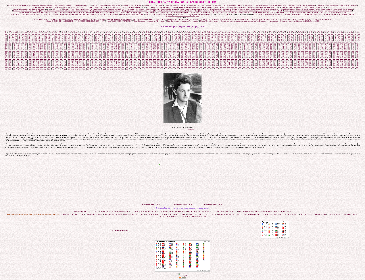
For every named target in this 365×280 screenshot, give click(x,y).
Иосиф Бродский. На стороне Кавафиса (134, 11)
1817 (104, 52)
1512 (334, 47)
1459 (127, 47)
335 (29, 35)
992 (82, 41)
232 (43, 34)
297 (259, 34)
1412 (299, 46)
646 (352, 37)
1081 (72, 43)
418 (305, 35)
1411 (295, 46)
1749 (193, 51)
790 (122, 39)
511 (259, 36)
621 (269, 37)
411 (282, 35)
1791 (357, 51)
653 (19, 38)
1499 (283, 47)
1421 (334, 46)
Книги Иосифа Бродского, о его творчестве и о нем (319, 14)
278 (196, 34)
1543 (100, 48)
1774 (291, 51)
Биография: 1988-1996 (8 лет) (174, 5)
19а (65, 31)
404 (259, 35)
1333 (345, 45)
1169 (61, 44)
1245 (357, 44)
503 (232, 36)
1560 (166, 48)
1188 (135, 44)
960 (332, 40)
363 (122, 35)
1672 (248, 49)
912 (172, 40)
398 (239, 35)
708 (206, 38)
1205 (201, 44)
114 (6, 32)
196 (279, 32)
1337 (6, 46)
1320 (295, 45)
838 (282, 39)
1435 (34, 47)
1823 (127, 52)
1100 (147, 43)
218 (352, 32)
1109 (182, 43)
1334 (349, 45)
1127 (252, 43)
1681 (283, 49)
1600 (322, 48)
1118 (217, 43)
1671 (244, 49)
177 (216, 32)
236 (56, 34)
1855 (252, 52)
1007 (137, 41)
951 (302, 40)
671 (97, 5)
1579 (240, 48)
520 (289, 36)
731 (282, 38)
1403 (263, 46)
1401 (256, 46)
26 (101, 31)
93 (295, 31)
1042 (273, 41)
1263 (72, 45)
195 (275, 32)
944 (279, 40)
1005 (129, 41)
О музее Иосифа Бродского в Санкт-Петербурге (70, 5)
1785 (334, 51)
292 (242, 34)
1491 (252, 47)
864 (13, 40)
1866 (295, 52)
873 (43, 40)
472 (129, 36)
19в (72, 31)
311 (305, 34)
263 (146, 34)
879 (62, 40)
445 (39, 36)
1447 (80, 47)
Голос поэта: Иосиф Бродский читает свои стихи (270, 5)
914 (179, 40)
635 (315, 37)
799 (152, 39)
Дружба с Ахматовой (95, 7)
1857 (260, 52)
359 (109, 35)
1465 (150, 47)
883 (76, 40)
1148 (334, 43)
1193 (154, 44)
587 (156, 37)
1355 (76, 46)
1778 (306, 51)
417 (302, 35)
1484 (224, 47)
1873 (322, 52)
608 (226, 37)
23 (86, 31)
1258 (53, 45)
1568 (197, 48)
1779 (310, 51)
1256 (45, 45)
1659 (197, 49)
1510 (326, 47)
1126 (248, 43)
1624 (61, 49)
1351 (61, 46)
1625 (65, 49)
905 (149, 40)
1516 (349, 47)
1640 (123, 49)
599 (196, 37)
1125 (244, 43)
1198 (174, 44)
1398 (244, 46)
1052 (312, 41)
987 (66, 41)
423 (322, 35)
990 (76, 41)
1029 (222, 41)
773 (66, 39)
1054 (320, 41)
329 (9, 35)
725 (262, 38)
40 (146, 31)
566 (86, 37)
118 (19, 32)
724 (259, 38)
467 (112, 36)
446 (43, 36)
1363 (108, 46)
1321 (299, 45)
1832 (162, 52)
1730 (119, 51)
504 (235, 36)
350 (79, 35)
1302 (224, 45)
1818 (108, 52)
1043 (277, 41)
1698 (349, 49)
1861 (275, 52)
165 (176, 32)
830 (255, 39)
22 (80, 31)
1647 (150, 49)
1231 (302, 44)
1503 (299, 47)
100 (315, 31)
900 (132, 40)
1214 (236, 44)
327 (359, 34)
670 (76, 38)
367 (136, 35)
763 (33, 39)
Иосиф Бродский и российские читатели (186, 7)
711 (216, 38)
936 (252, 40)
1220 (260, 44)
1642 (131, 49)
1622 (53, 49)
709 (209, 38)
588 (159, 37)
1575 (224, 48)
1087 (96, 43)
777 (79, 39)
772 (62, 39)
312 (309, 34)
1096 (131, 43)
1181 (108, 44)
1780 (314, 51)
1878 (341, 52)
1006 (133, 41)
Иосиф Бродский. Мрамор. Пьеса (308, 9)
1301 (221, 45)
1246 (6, 45)
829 (252, 39)
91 (289, 31)
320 (335, 34)
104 (328, 31)
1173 (76, 44)
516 (275, 36)
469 (119, 36)
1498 (279, 47)
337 (36, 35)
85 (273, 31)
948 (292, 40)
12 (36, 31)
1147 (330, 43)
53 (185, 31)
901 (136, 40)
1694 (334, 49)
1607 (349, 48)
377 (169, 35)
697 (169, 38)
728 (272, 38)
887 (89, 40)
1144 (318, 43)
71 (234, 31)
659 (39, 38)
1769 (271, 51)
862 (6, 40)
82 (265, 31)
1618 (37, 49)
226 (23, 34)
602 (206, 37)
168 (186, 32)
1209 (217, 44)
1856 (256, 52)
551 (36, 37)
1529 (45, 48)
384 (192, 35)
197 (282, 32)
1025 (207, 41)
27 (107, 31)
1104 (162, 43)
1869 (306, 52)
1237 (326, 44)
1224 (275, 44)
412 (285, 35)
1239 (334, 44)
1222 (267, 44)
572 (106, 37)
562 (72, 37)
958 (325, 40)
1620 (45, 49)
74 (243, 31)
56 (193, 31)
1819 (111, 52)
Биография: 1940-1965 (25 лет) (110, 5)
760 (23, 39)
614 (245, 37)
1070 (30, 43)
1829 (150, 52)
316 (322, 34)
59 (201, 31)
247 (92, 34)
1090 (108, 43)
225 (19, 34)
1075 (49, 43)
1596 (306, 48)
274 (182, 34)
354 (331, 7)
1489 (244, 47)
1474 (185, 47)
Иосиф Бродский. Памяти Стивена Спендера (140, 12)
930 (232, 40)
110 (348, 31)
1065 (10, 43)
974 (23, 41)
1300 (217, 45)
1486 (232, 47)
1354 (72, 46)
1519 (6, 48)
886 (86, 40)
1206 (205, 44)
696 (166, 38)
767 (46, 39)
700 (179, 38)
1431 (18, 47)
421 (315, 35)
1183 (115, 44)
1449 (88, 47)
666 (62, 38)
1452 (100, 47)
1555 (147, 48)
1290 (178, 45)
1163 (37, 44)
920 (199, 40)
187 (249, 32)
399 (242, 35)
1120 (224, 43)
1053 (316, 41)
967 (355, 40)
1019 (183, 41)
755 (6, 39)
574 (112, 37)
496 (209, 36)
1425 (349, 46)
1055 (324, 41)
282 (209, 34)
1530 (49, 48)
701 (182, 38)
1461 (135, 47)
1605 (341, 48)
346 (66, 35)
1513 (337, 47)
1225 (279, 44)
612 (239, 37)
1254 (37, 45)
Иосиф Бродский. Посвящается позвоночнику (105, 11)
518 (282, 36)
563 (76, 37)
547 (23, 37)
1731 (123, 51)
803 (166, 39)
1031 (230, 41)
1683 (291, 49)
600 (199, 37)
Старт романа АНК (40, 19)
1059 (339, 41)
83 (267, 31)
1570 (205, 48)
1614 (22, 49)
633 (309, 37)
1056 (328, 41)
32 (120, 31)
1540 (88, 48)
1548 (119, 48)
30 (115, 31)
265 (152, 34)
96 (303, 31)
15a (47, 31)
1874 (326, 52)
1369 (131, 46)
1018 (180, 41)
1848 (224, 52)
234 (49, 34)
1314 (271, 45)
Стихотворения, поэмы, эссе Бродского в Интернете (203, 5)
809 (186, 39)
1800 (37, 52)
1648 (154, 49)
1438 (45, 47)
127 (49, 32)
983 (53, 41)
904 (146, 40)
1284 (154, 45)
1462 (139, 47)
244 (82, 34)
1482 (217, 47)
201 (295, 32)
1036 (250, 41)
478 (149, 36)
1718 (72, 51)
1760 (236, 51)
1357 (84, 46)
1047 (293, 41)
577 (122, 37)
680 (109, 38)
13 (39, 31)
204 (305, 32)
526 (309, 36)
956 (319, 40)
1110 (185, 43)
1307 (244, 45)
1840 (193, 52)
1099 (143, 43)
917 (189, 40)
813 (199, 39)
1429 (10, 47)
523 (299, 36)
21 (77, 31)
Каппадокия (140, 9)
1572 (213, 48)
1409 (287, 46)
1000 (109, 41)
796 (142, 39)
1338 (10, 46)
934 (245, 40)
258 (129, 34)
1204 (197, 44)
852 (329, 39)
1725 (100, 51)
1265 (80, 45)
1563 (178, 48)
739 (309, 38)
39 (143, 31)
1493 (260, 47)
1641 (127, 49)
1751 (201, 51)
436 (9, 36)
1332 (341, 45)
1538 (80, 48)
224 (16, 34)
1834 (170, 52)
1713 (53, 51)
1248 (14, 45)
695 (162, 38)
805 (285, 7)
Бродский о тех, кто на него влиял (212, 12)
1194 (158, 44)
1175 (84, 44)
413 (289, 35)
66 (221, 31)
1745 (178, 51)
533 (332, 36)
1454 (108, 47)
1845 (213, 52)
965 (349, 40)
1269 (96, 45)
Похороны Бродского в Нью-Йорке (131, 14)
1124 (240, 43)
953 (309, 40)
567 (89, 37)
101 (318, 31)
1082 (76, 43)
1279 (135, 45)
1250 (22, 45)
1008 (141, 41)
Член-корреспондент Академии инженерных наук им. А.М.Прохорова (243, 21)
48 (168, 31)
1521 (14, 48)
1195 (162, 44)
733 (289, 38)
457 (79, 36)
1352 (65, 46)
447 (46, 36)
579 (129, 37)
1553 (139, 48)
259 (132, 34)
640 (332, 37)
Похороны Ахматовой (133, 7)
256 (122, 34)
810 (189, 39)
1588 (275, 48)
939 (262, 40)
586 (152, 37)
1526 (34, 48)
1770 (275, 51)
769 (53, 39)
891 (102, 40)
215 (342, 32)
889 (96, 40)
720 (245, 38)
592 (172, 37)
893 (109, 40)
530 (281, 11)
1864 (287, 52)
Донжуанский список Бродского (143, 19)
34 (126, 31)
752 (352, 38)
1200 (182, 44)
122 (33, 32)
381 (182, 35)
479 (152, 36)
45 (159, 31)
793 (132, 39)
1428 (6, 47)
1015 (168, 41)
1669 (236, 49)
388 (206, 35)
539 (123, 7)
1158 (18, 44)
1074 (45, 43)
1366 (119, 46)
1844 (209, 52)
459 (86, 36)
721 (249, 38)
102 (114, 7)
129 (56, 32)
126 (46, 32)
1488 (240, 47)
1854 (248, 52)
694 (159, 38)
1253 (34, 45)
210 (325, 32)
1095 (127, 43)
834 (269, 39)
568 (92, 37)
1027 (215, 41)
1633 (96, 49)
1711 (45, 51)
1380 (174, 46)
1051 (308, 41)
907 (156, 40)
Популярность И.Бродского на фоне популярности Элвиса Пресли (70, 19)
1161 (30, 44)
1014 (164, 41)
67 (223, 31)
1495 (267, 47)
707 (202, 38)
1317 (283, 45)
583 (142, 37)
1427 (357, 46)
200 (292, 32)
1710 (41, 51)
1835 (174, 52)
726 (265, 38)
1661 (205, 49)
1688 (310, 49)
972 (16, 41)
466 (109, 36)
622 (272, 37)
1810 (76, 52)
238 (62, 34)
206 (312, 32)
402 (252, 35)
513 (265, 36)
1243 (349, 44)
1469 (166, 47)
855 (339, 39)
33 (123, 31)
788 (116, 39)
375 (162, 35)
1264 (76, 45)
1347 (45, 46)
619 (262, 37)
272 (176, 34)
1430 (14, 47)
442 (29, 36)
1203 (193, 44)
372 (152, 35)
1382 (182, 46)
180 (226, 32)
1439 (49, 47)
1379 (170, 46)
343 (56, 35)
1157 (14, 44)
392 (219, 35)
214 (339, 32)
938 (259, 40)
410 (279, 35)
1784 (330, 51)
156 (146, 32)
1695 (337, 49)
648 (359, 37)
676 (96, 38)
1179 (100, 44)
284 (216, 34)
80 (259, 31)
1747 (185, 51)
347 (69, 35)
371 (149, 35)
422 (319, 35)
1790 (353, 51)
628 (292, 37)
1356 (80, 46)
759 (19, 39)
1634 (100, 49)
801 (159, 39)
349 (227, 14)
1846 (217, 52)
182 (232, 32)
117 (16, 32)
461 (92, 36)
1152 (349, 43)
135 (76, 32)
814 (202, 39)
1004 (125, 41)
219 (355, 32)
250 (102, 34)
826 (242, 39)
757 (13, 39)
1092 (115, 43)
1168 (57, 44)
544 (13, 37)
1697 (345, 49)
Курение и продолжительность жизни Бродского (172, 19)
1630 (84, 49)
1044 (281, 41)
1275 (119, 45)
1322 (302, 45)
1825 (135, 52)
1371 (139, 46)
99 (312, 31)
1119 (221, 43)
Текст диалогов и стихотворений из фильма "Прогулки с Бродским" (29, 14)
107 (338, 31)
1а (7, 31)
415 (295, 35)
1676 (263, 49)
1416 (314, 46)
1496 (271, 47)
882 (72, 40)
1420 (330, 46)
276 (189, 34)
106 (335, 31)
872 (39, 40)
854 (335, 39)
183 (235, 32)
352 (86, 35)
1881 (353, 52)
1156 (10, 44)
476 (142, 36)
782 (96, 39)
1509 (322, 47)
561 (69, 37)
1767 (263, 51)
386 (199, 35)
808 (182, 39)
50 (173, 31)
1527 (37, 48)
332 (19, 35)
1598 (314, 48)
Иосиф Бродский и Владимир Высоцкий (261, 7)
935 (249, 40)
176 (212, 32)
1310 (256, 45)
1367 (123, 46)
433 (355, 35)
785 (106, 39)
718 (239, 38)
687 (132, 38)
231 (39, 34)
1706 (26, 51)
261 (139, 34)
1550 (127, 48)
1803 (49, 52)
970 (9, 41)
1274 (115, 45)
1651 (166, 49)
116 (13, 32)
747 (335, 38)
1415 (310, 46)
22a (83, 31)
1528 (41, 48)
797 (146, 39)
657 (33, 38)
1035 (246, 41)
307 (292, 34)
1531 (53, 48)
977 (33, 41)
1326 (318, 45)
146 (112, 32)
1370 (135, 46)
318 (329, 34)
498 (216, 36)
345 (62, 35)
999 (106, 41)
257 (126, 34)
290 (235, 34)
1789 (349, 51)
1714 (57, 51)
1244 (353, 44)
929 (229, 40)
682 (116, 38)
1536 (72, 48)
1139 (299, 43)
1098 (139, 43)
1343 (30, 46)
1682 (287, 49)
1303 (228, 45)
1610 (6, 49)
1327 (322, 45)
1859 (267, 52)
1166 (49, 44)
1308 (248, 45)
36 (131, 31)
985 (59, 41)
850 (322, 39)
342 (53, 35)
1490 (248, 47)
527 (312, 36)
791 (126, 39)
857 (345, 39)
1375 (154, 46)
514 (269, 36)
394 (226, 35)
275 (186, 34)
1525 (30, 48)
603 (209, 37)
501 (226, 36)
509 (252, 36)
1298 (209, 45)
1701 (6, 51)
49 (170, 31)
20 (74, 31)
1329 (330, 45)
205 (309, 32)
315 (319, 34)
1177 (92, 44)
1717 (69, 51)
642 (339, 37)
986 (62, 41)
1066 (14, 43)
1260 (61, 45)
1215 (240, 44)
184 (239, 32)
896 (119, 40)
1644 (139, 49)
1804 (53, 52)
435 (6, 36)
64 (215, 31)
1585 (263, 48)
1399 (248, 46)
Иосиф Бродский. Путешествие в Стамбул (291, 12)
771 (59, 39)
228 (29, 34)
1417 (318, 46)
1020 (187, 41)
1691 (322, 49)
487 (179, 36)
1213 (232, 44)
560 (66, 37)
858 (349, 39)
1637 (111, 49)
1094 (123, 43)
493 (199, 36)
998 (102, 41)
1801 (41, 52)
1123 (236, 43)
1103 (158, 43)
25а (95, 31)
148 (119, 32)
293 (245, 34)
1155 (6, 44)
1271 (104, 45)
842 (295, 39)
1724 (96, 51)
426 (332, 35)
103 (325, 31)
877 (56, 40)
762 (29, 39)
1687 (306, 49)
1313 (267, 45)
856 (342, 39)
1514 (341, 47)
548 (26, 37)
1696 (341, 49)
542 (6, 37)
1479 (205, 47)
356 (334, 7)
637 (322, 37)
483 (166, 36)
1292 (185, 45)
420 (312, 35)
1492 (256, 47)
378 (172, 35)
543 (9, 37)
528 (315, 36)
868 (26, 40)
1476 (193, 47)
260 (136, 34)
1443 (65, 47)
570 (99, 37)
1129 (260, 43)
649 (6, 38)
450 (56, 36)
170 (192, 32)
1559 (162, 48)
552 (39, 37)
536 (342, 36)
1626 (69, 49)
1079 (65, 43)
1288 (170, 45)
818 (216, 39)
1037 (254, 41)
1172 (72, 44)
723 (255, 38)
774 (69, 39)
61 (207, 31)
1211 (224, 44)
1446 (76, 47)
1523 (22, 48)
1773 (287, 51)
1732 (127, 51)
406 (265, 35)
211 (329, 32)
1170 (65, 44)
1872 (318, 52)
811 (192, 39)
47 (165, 31)
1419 (326, 46)
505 (239, 36)
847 (312, 39)
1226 (283, 44)
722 (252, 38)
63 (212, 31)
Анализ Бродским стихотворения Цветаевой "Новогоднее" (303, 11)
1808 (69, 52)
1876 (334, 52)
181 (229, 32)
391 (216, 35)
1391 (217, 46)
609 (229, 37)
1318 (287, 45)
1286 (162, 45)
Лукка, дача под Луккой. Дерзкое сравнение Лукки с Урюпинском (112, 9)
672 (82, 38)
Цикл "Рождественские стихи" (232, 5)
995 (92, 41)
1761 (240, 51)
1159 (22, 44)
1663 (213, 49)
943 (275, 40)
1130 (263, 43)
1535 (69, 48)
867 (23, 40)
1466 (154, 47)
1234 (314, 44)
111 (351, 31)
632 (305, 37)
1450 (92, 47)
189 (255, 32)
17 (56, 31)
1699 (353, 49)
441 (26, 36)
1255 (41, 45)
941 (269, 40)
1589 (279, 48)
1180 (104, 44)
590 (166, 37)
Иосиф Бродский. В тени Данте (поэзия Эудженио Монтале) (326, 12)
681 (112, 38)
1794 (14, 52)
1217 (248, 44)
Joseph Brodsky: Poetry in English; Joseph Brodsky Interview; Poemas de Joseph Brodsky (264, 19)
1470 (170, 47)
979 (39, 41)
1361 (100, 46)
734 (292, 38)
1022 (195, 41)
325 (352, 34)
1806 (61, 52)
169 (189, 32)
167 (182, 32)
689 (142, 38)
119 (23, 32)
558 (59, 37)
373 (156, 35)
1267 (88, 45)
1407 (279, 46)
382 (186, 35)
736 (299, 38)
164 (172, 32)
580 (132, 37)
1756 (221, 51)
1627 (72, 49)
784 (102, 39)
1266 (84, 45)
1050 (304, 41)
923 (209, 40)
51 (176, 31)
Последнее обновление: (299, 21)
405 (262, 35)
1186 (127, 44)
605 (216, 37)
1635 (104, 49)
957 (322, 40)
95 (301, 31)
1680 (279, 49)
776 (76, 39)
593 (176, 37)
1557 (154, 48)
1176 (88, 44)
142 (99, 32)
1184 (119, 44)
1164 (41, 44)
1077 (57, 43)
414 (292, 35)
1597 (310, 48)
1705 (22, 51)
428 (339, 35)
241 (72, 34)
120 (26, 32)
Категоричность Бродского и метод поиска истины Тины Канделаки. (212, 19)
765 (39, 39)
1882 (357, 52)
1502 (295, 47)
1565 (185, 48)
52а (282, 7)
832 (262, 39)
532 (329, 36)
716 (232, 38)
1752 (205, 51)
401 (249, 35)
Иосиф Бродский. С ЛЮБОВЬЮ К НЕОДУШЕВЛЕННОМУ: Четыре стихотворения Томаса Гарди (92, 12)
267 (159, 34)
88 (281, 31)
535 (339, 36)
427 (335, 35)
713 (222, 38)
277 (192, 34)
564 (79, 37)
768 (49, 39)
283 (212, 34)
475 (139, 36)
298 (262, 34)
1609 (357, 48)
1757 (224, 51)
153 (136, 32)
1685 (299, 49)
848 (315, 39)
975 (26, 41)
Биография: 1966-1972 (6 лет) (131, 5)
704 (192, 38)
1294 (193, 45)
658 (36, 38)
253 (112, 34)
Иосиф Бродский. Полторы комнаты (263, 12)
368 (139, 35)
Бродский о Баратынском (169, 9)
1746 (182, 51)
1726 (104, 51)
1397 (240, 46)
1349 (53, 46)
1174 (80, 44)
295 (252, 34)
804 (169, 39)
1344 (34, 46)
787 (112, 39)
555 (49, 37)
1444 (69, 47)
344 (57, 9)
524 (302, 36)
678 (102, 38)
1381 (178, 46)
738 (305, 38)
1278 (131, 45)
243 (79, 34)
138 (86, 32)
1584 (260, 48)
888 (92, 40)
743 (322, 38)
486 (176, 36)
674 (89, 38)
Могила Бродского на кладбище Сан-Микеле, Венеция (192, 14)
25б (98, 31)
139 (89, 32)
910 (166, 40)
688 (136, 38)
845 (305, 39)
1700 (357, 49)
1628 (76, 49)
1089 (104, 43)
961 (335, 40)
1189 (139, 44)
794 (136, 39)
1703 (14, 51)
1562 (174, 48)
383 (189, 35)
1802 (45, 52)
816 (209, 39)
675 (92, 38)
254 (116, 34)
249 (99, 34)
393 (222, 35)
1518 (357, 47)
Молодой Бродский (295, 5)
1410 (291, 46)
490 (120, 7)
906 (152, 40)
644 (345, 37)
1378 (166, 46)
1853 (244, 52)
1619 (41, 49)
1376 (158, 46)
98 (309, 31)
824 (235, 39)
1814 (92, 52)
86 (276, 31)
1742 (166, 51)
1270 (100, 45)
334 (26, 35)
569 (96, 37)
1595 (302, 48)
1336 (357, 45)
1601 (326, 48)
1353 (69, 46)
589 (162, 37)
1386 (197, 46)
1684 (295, 49)
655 (26, 38)
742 (319, 38)
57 (196, 31)
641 (335, 37)
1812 (84, 52)
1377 (162, 46)
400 (245, 35)
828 (249, 39)
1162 (34, 44)
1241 (341, 44)
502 (229, 36)
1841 (197, 52)
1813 (88, 52)
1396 (236, 46)
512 (262, 36)
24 (89, 31)
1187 (131, 44)
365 (129, 35)
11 (33, 31)
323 (345, 34)
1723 (92, 51)
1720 (80, 51)
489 (186, 36)
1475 (189, 47)
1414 (306, 46)
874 (46, 40)
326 (355, 34)
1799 (34, 52)
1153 (353, 43)
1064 (6, 43)
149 (122, 32)
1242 (345, 44)
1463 (143, 47)
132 (66, 32)
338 (39, 35)
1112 (193, 43)
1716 (65, 51)
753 (355, 38)
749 (342, 38)
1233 (310, 44)
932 (239, 40)
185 (242, 32)
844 (302, 39)
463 (99, 36)
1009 (144, 41)
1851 (236, 52)
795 (139, 39)
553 (43, 37)
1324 (310, 45)
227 (26, 34)
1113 (197, 43)
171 (196, 32)
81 (262, 31)
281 (206, 34)
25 (91, 31)
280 (202, 34)
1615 (26, 49)
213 (335, 32)
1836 (178, 52)
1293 (189, 45)
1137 (291, 43)
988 (69, 41)
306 (289, 34)
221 (6, 34)
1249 (18, 45)
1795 (18, 52)
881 (69, 40)
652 (16, 38)
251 (106, 34)
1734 (135, 51)
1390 (213, 46)
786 (109, 39)
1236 (322, 44)
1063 (355, 41)
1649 (158, 49)
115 (9, 32)
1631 (88, 49)
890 (99, 40)
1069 (26, 43)
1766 (260, 51)
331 (16, 35)
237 (59, 34)
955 (315, 40)
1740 (158, 51)
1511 (330, 47)
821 (226, 39)
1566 (189, 48)
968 (359, 40)
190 (259, 32)
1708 (34, 51)
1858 (263, 52)
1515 (345, 47)
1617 (34, 49)
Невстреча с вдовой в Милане (236, 7)
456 (76, 36)
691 (149, 38)
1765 (256, 51)
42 (151, 31)
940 (265, 40)
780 (89, 39)
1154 (357, 43)
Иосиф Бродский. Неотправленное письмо (194, 9)
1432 (22, 47)
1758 (228, 51)
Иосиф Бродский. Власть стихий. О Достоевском (337, 9)
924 (212, 40)
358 (106, 35)
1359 (92, 46)
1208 (213, 44)
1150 (341, 43)
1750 (197, 51)
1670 (240, 49)
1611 (10, 49)
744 (325, 38)
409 (275, 35)
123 (36, 32)
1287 (166, 45)
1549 (123, 48)
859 (352, 39)
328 (54, 9)
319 (218, 14)
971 (13, 41)
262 (142, 34)
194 (272, 32)
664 (56, 38)
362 (119, 35)
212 (332, 32)
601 (202, 37)
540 (355, 36)
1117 (213, 43)
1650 (162, 49)
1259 (57, 45)
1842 (201, 52)
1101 (150, 43)
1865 (291, 52)
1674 (256, 49)
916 (186, 40)
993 (86, 41)
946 (285, 40)
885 (82, 40)
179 (222, 32)
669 (72, 38)
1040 (265, 41)
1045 (285, 41)
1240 (337, 44)
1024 (203, 41)
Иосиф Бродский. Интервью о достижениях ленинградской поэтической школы (62, 11)
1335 (353, 45)
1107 (174, 43)
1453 (104, 47)
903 (142, 40)
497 (212, 36)
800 (156, 39)
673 (86, 38)
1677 (267, 49)
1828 (147, 52)
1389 (209, 46)
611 (235, 37)
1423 (341, 46)
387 (202, 35)
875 (49, 40)
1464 (147, 47)
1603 (334, 48)
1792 (6, 52)
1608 (353, 48)
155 (142, 32)
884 (79, 40)
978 (36, 41)
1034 (242, 41)
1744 (174, 51)
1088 (100, 43)
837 (279, 39)
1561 (170, 48)
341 (49, 35)
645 (349, 37)
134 (72, 32)
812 (196, 39)
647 (355, 37)
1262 (69, 45)
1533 (61, 48)
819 (219, 39)
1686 (302, 49)
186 (245, 32)
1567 (193, 48)
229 (33, 34)
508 (249, 36)
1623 (57, 49)
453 (66, 36)
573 (109, 37)
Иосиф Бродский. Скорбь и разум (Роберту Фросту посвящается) (178, 12)
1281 (143, 45)
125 (43, 32)
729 (275, 38)
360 (112, 35)
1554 (143, 48)
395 (229, 35)
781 (92, 39)
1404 (267, 46)
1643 (135, 49)
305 (285, 34)
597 (189, 37)
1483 (221, 47)
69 (229, 31)
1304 (232, 45)
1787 (341, 51)
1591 (287, 48)
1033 (238, 41)
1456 (115, 47)
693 (156, 38)
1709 (37, 51)
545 (16, 37)
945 (282, 40)
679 (106, 38)
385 (196, 35)
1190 (143, 44)
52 (179, 31)
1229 (295, 44)
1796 (22, 52)
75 (245, 31)
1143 (314, 43)
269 (166, 34)
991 (79, 41)
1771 (279, 51)
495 (206, 36)
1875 (330, 52)
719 (242, 38)
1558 (158, 48)
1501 (291, 47)
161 (162, 32)
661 (46, 38)
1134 (279, 43)
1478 (201, 47)
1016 (172, 41)
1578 (236, 48)
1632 (92, 49)
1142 (310, 43)
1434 (30, 47)
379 (176, 35)
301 (272, 34)
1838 (185, 52)
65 (218, 31)
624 (279, 37)
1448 (84, 47)
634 (312, 37)
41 (148, 31)
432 (352, 35)
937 (255, 40)
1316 (279, 45)
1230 (299, 44)
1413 (302, 46)
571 (102, 37)
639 (329, 37)
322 (224, 14)
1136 (287, 43)
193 (269, 32)
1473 (182, 47)
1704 (18, 51)
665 (59, 38)
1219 (256, 44)
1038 (257, 41)
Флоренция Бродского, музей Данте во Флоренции (28, 9)
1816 (100, 52)
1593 (295, 48)
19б (68, 31)
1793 (10, 52)
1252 (30, 45)
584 (146, 37)
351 (60, 9)
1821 (119, 52)
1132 (271, 43)
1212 (228, 44)
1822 (123, 52)
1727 (108, 51)
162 (166, 32)
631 (302, 37)
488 (182, 36)
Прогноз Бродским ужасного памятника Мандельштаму (112, 19)
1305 (236, 45)
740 (312, 38)
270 (169, 34)
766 (43, 39)
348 (72, 35)
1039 (261, 41)
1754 (213, 51)
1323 (306, 45)
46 (162, 31)
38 (140, 31)
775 (72, 39)
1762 (244, 51)
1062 (351, 41)
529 (278, 11)
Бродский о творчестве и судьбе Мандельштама (254, 11)
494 (202, 36)
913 (176, 40)
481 (159, 36)
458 (82, 36)
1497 (275, 47)
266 (156, 34)
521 (292, 36)
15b (51, 31)
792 (129, 39)
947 (289, 40)
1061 (347, 41)
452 (62, 36)
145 (109, 32)
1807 (65, 52)
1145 (322, 43)
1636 (108, 49)
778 (82, 39)
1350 (57, 46)
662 (49, 38)
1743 (170, 51)
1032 (234, 41)
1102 (154, 43)
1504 (302, 47)
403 (255, 35)
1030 (226, 41)
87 (278, 31)
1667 (228, 49)
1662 (209, 49)
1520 (10, 48)
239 (117, 7)
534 (335, 36)
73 (240, 31)
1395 (232, 46)
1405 (271, 46)
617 (255, 37)
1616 (30, 49)
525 (305, 36)
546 (19, 37)
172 (199, 32)
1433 (26, 47)
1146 (326, 43)
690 (146, 38)
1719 (76, 51)
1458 (123, 47)
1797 (26, 52)
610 (232, 37)
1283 (150, 45)
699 (176, 38)
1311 (260, 45)
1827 (143, 52)
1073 (41, 43)
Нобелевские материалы (292, 14)
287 (226, 34)
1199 (178, 44)
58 (199, 31)
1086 (92, 43)
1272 (108, 45)
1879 (345, 52)
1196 (166, 44)
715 (229, 38)
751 (349, 38)
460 (89, 36)
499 (219, 36)
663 (53, 38)
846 (309, 39)
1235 (318, 44)
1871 (314, 52)
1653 (174, 49)
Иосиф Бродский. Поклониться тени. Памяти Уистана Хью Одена (171, 11)
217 (349, 32)
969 (6, 41)
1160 (26, 44)
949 (295, 40)
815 (206, 39)
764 (36, 39)
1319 (291, 45)
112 (355, 31)
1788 (345, 51)
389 (209, 35)
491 (192, 36)
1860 (271, 52)
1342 (26, 46)
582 (139, 37)
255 (119, 34)
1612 (14, 49)
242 (76, 34)
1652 (170, 49)
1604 (337, 48)
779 (86, 39)
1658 (193, 49)
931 (235, 40)
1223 (271, 44)
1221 (263, 44)
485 (172, 36)
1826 (139, 52)
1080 (69, 43)
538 (349, 36)
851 (325, 39)
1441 (57, 47)
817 (212, 39)
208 (319, 32)
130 (59, 32)
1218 (252, 44)
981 (46, 41)
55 (190, 31)
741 (315, 38)
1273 (111, 45)
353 (89, 35)
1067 (18, 43)
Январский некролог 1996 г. (161, 7)
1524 (26, 48)
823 (232, 39)
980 (43, 41)
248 (96, 34)
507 (245, 36)
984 (56, 41)
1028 (218, 41)
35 (129, 31)
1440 (53, 47)
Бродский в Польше (152, 9)
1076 (53, 43)
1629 (80, 49)
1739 (154, 51)
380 (179, 35)
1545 (108, 48)
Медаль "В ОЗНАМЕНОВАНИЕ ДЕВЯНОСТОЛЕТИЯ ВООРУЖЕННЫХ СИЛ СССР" (75, 21)
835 (272, 39)
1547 (115, 48)
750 (345, 38)
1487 (236, 47)
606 (219, 37)
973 (19, 41)
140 (92, 32)
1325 (314, 45)
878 (59, 40)
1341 (22, 46)
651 (13, 38)
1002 (117, 41)
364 (126, 35)
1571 (209, 48)
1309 (252, 45)
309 (299, 34)
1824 (131, 52)
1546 (111, 48)
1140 (302, 43)
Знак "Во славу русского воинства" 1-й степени (182, 21)
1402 (260, 46)
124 (39, 32)
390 (212, 35)
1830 (154, 52)
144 (106, 32)
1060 (343, 41)
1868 (302, 52)
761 (26, 39)
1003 (121, 41)
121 (29, 32)
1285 (158, 45)
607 (222, 37)
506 (242, 36)
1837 (182, 52)
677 (99, 38)
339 (43, 35)
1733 (131, 51)
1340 (18, 46)
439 (19, 36)
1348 (49, 46)
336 (33, 35)
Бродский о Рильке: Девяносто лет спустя (338, 11)
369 (142, 35)
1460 (131, 47)
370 (146, 35)
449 (53, 36)
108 (341, 31)
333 (23, 35)
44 (157, 31)
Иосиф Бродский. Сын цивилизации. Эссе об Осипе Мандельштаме (273, 9)
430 (345, 35)
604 (212, 37)
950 (299, 40)
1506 (310, 47)
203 (302, 32)
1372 (143, 46)
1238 (330, 44)
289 (232, 34)
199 (289, 32)
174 (206, 32)
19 (62, 31)
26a (104, 31)
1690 (318, 49)
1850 (232, 52)
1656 (185, 49)
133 (69, 32)
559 (62, 37)
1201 (185, 44)
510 (255, 36)
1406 (275, 46)
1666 (224, 49)
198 (111, 7)
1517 (353, 47)
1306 (240, 45)
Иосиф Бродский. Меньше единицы (237, 12)
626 (285, 37)
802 (162, 39)
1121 (228, 43)
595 (182, 37)
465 (106, 36)
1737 (147, 51)
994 (89, 41)
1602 (330, 48)
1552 (135, 48)
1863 (283, 52)
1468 (162, 47)
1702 (10, 51)
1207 (209, 44)
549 (29, 37)
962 (339, 40)
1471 (174, 47)
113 (358, 31)
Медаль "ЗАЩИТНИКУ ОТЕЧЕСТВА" (119, 21)
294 (249, 34)
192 (265, 32)
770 (56, 39)
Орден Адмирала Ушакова (301, 19)
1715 (61, 51)
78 (254, 31)
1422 (337, 46)
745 (329, 38)
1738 (150, 51)
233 (46, 34)
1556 (150, 48)
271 (172, 34)
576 (119, 37)
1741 (162, 51)
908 (159, 40)
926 (219, 40)
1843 (205, 52)
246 (89, 34)
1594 (299, 48)
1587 (271, 48)
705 (196, 38)
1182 (111, 44)
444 (36, 36)
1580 (244, 48)
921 (202, 40)
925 (216, 40)
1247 (10, 45)
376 (166, 35)
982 (49, 41)
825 (239, 39)
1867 (299, 52)
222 (9, 34)
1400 (252, 46)
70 (232, 31)
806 (176, 39)
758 (16, 39)
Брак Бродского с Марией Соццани (212, 7)
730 (279, 38)
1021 (191, 41)
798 (149, 39)
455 (72, 36)
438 (16, 36)
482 (162, 36)
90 (287, 31)
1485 (228, 47)
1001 (113, 41)
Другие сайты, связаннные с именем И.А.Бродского (182, 16)
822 (229, 39)
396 (232, 35)
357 (102, 35)
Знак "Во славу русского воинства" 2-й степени (149, 21)
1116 (209, 43)
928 (226, 40)
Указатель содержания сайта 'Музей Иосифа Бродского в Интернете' (30, 5)
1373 (147, 46)
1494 (263, 47)
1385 (193, 46)
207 (315, 32)
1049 (300, 41)
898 (126, 40)
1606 (345, 48)
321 (221, 14)
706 (199, 38)
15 (44, 31)
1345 (37, 46)
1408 (283, 46)
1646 (147, 49)
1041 (269, 41)
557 (56, 37)
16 (53, 31)
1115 (205, 43)
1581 (248, 48)
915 (182, 40)
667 (66, 38)
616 (252, 37)
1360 (96, 46)
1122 (232, 43)
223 (13, 34)
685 (126, 38)
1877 (337, 52)
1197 (170, 44)
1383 (185, 46)
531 (325, 36)
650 (9, 38)
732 (285, 38)
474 (136, 36)
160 (159, 32)
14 (41, 31)
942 (272, 40)
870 (33, 40)
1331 (337, 45)
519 (285, 36)
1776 (299, 51)
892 (106, 40)
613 (242, 37)
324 (349, 34)
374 (159, 35)
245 (86, 34)
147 (116, 32)
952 (305, 40)
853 (332, 39)
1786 (337, 51)
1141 (306, 43)
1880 (349, 52)
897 (122, 40)
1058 (335, 41)
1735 (139, 51)
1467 (158, 47)
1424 (345, 46)
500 (222, 36)
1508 (318, 47)
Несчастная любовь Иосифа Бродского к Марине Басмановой (337, 5)
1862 (279, 52)
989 (72, 41)
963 (342, 40)
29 (112, 31)
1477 (197, 47)
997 (99, 41)
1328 (326, 45)
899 (129, 40)
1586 (267, 48)
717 (235, 38)
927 (222, 40)
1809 (72, 52)
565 (82, 37)
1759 (232, 51)
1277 (127, 45)
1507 (314, 47)
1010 (148, 41)
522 (295, 36)
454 (69, 36)
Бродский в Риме (68, 9)
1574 (221, 48)
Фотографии (248, 5)
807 (179, 39)
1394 (228, 46)
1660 (201, 49)
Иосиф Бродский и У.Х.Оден (298, 7)
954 (312, 40)
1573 (217, 48)
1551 (131, 48)
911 (169, 40)
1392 (221, 46)
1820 (115, 52)
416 (299, 35)
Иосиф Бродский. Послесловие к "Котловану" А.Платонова (38, 12)
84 (270, 31)
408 (272, 35)
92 (292, 31)
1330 (334, 45)
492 (196, 36)
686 (129, 38)
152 (132, 32)
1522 (18, 48)
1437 (41, 47)
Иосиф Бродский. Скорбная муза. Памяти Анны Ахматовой (229, 9)
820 (222, 39)
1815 (96, 52)
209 (322, 32)
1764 (252, 51)
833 (265, 39)
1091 (111, 43)
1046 (289, 41)
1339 (14, 46)
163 (169, 32)
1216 (244, 44)
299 (265, 34)
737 (302, 38)
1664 (217, 49)
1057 (331, 41)
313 (312, 34)
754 (359, 38)
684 (122, 38)
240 (69, 34)
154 (139, 32)
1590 (283, 48)
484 (169, 36)
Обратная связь (273, 21)
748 (339, 38)
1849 (228, 52)
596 (186, 37)
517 (279, 36)
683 (119, 38)
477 (146, 36)
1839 (189, 52)
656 (29, 38)
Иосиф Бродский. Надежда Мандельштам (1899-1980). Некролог (215, 11)
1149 (337, 43)
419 (309, 35)
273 (179, 34)
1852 (240, 52)
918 (192, 40)
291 (239, 34)
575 (116, 37)
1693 (330, 49)
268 (162, 34)
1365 (115, 46)
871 (36, 40)
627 (289, 37)
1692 (326, 49)
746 (332, 38)
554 (46, 37)
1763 (248, 51)
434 (359, 35)
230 (36, 34)
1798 (30, 52)
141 (149, 7)
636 (319, 37)
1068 (22, 43)
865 (16, 40)
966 (352, 40)
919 (196, 40)
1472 (178, 47)
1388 (205, 46)
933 (242, 40)
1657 (189, 49)
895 (116, 40)
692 (152, 38)
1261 (65, 45)
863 (9, 40)
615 (249, 37)
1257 (49, 45)
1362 (104, 46)
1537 (76, 48)
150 (126, 32)
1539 (84, 48)
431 (349, 35)
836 (275, 39)
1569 (201, 48)
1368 (127, 46)
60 (204, 31)
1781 (318, 51)
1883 (6, 53)
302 (275, 34)
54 (187, 31)
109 (345, 31)
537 (345, 36)
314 (315, 34)
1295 (197, 45)
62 (210, 31)
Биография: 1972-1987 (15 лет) (153, 5)
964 (345, 40)
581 (136, 37)
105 (331, 31)
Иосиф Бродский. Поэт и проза (23, 11)
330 (13, 35)
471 (126, 36)
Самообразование (309, 5)
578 (126, 37)
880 (66, 40)
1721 (84, 51)
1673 (252, 49)
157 (149, 32)
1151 (345, 43)
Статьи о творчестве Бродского (348, 14)
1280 (139, 45)
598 (192, 37)
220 (359, 32)
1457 (119, 47)
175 (209, 32)
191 (262, 32)
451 (254, 14)
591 (169, 37)
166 (179, 32)
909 (162, 40)
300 (269, 34)
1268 (92, 45)
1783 (326, 51)
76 (248, 31)
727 (269, 38)
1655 (182, 49)
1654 (178, 49)
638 (325, 37)
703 (189, 38)
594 (179, 37)
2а (12, 31)
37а (137, 31)
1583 (256, 48)
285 (219, 34)
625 (282, 37)
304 (282, 34)
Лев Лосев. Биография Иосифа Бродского (158, 14)
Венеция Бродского (316, 7)
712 (219, 38)
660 (43, 38)
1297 (205, 45)
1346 (41, 46)
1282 (147, 45)
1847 (221, 52)
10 (30, 31)
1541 (92, 48)
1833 (166, 52)
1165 (45, 44)
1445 (72, 47)
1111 (189, 43)
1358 (88, 46)
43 (154, 31)
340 (46, 35)
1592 (291, 48)
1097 (135, 43)
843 (299, 39)
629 (295, 37)
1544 (104, 48)
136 (79, 32)
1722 (88, 51)
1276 (123, 45)
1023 (199, 41)
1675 (260, 49)
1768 (267, 51)
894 (112, 40)
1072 (37, 43)
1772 (283, 51)
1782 (322, 51)
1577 (232, 48)
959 (329, 40)
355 (96, 35)
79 (256, 31)
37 (134, 31)
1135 (283, 43)
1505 (306, 47)
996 (96, 41)
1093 (119, 43)
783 (99, 39)
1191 (147, 44)
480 (156, 36)
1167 (53, 44)
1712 (49, 51)
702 (186, 38)
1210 (221, 44)
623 (275, 37)
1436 (37, 47)
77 (251, 31)
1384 (189, 46)
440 (23, 36)
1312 (263, 45)
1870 (310, 52)
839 (285, 39)
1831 (158, 52)
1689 (314, 49)
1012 (156, 41)
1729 (115, 51)
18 (59, 31)
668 (69, 38)
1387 (201, 46)
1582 (252, 48)
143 (102, 32)
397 (235, 35)
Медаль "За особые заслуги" (209, 21)
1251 (26, 45)
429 (342, 35)
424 (325, 35)
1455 (111, 47)
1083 (80, 43)
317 (325, 34)
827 (245, 39)
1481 (213, 47)
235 (53, 34)
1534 (65, 48)
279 (199, 34)
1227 (287, 44)
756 (9, 39)
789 (119, 39)
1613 (18, 49)
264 (149, 34)
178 (219, 32)
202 (299, 32)
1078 (61, 43)
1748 (189, 51)
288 (94, 5)
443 (33, 36)
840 (289, 39)
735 (295, 38)
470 (122, 36)
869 (29, 40)
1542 (96, 48)
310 (302, 34)
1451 (96, 47)
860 (355, 39)
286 (222, 34)
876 (53, 40)
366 (132, 35)
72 (237, 31)
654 (23, 38)
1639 (119, 49)
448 (49, 36)
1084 (84, 43)
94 (298, 31)
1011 (152, 41)
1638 (115, 49)
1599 (318, 48)
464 (102, 36)
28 (109, 31)
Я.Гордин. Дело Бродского (77, 7)
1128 (256, 43)
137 (82, 32)
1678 (271, 49)
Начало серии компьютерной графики (270, 14)
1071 (34, 43)
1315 (275, 45)
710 (212, 38)
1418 (322, 46)
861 (359, 39)
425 (329, 35)
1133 (275, 43)
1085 (88, 43)
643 (342, 37)
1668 (232, 49)
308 (295, 34)
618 (259, 37)
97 (306, 31)
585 (149, 37)
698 (172, 38)
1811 (80, 52)
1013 (160, 41)
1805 (57, 52)
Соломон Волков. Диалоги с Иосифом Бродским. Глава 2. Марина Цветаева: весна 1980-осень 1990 (85, 14)
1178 (96, 44)
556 (53, 37)
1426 (353, 46)
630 (299, 37)
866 (19, 40)
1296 (201, 45)
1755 (217, 51)
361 (116, 35)
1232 (306, 44)
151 (129, 32)
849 (319, 39)
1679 (275, 49)
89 (284, 31)
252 (109, 34)
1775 (295, 51)
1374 (150, 46)
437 (13, 36)
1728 (111, 51)
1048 (296, 41)
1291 (182, 45)
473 (132, 36)
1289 (174, 45)
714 (226, 38)
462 (96, 36)
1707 (30, 51)
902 (139, 40)
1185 (123, 44)
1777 (302, 51)
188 (252, 32)
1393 (224, 46)
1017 (176, 41)
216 (345, 32)
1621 (49, 49)
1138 (295, 43)
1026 (211, 41)
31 (118, 31)
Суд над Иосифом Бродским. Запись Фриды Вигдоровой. (48, 7)
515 (272, 36)
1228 (291, 44)
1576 (228, 48)
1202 (189, 44)
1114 (201, 43)
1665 (221, 49)
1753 (209, 51)
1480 (209, 47)
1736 (143, 51)
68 (226, 31)
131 (62, 32)
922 (206, 40)
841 (292, 39)
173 (202, 32)
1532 (57, 48)
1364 (111, 46)
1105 (166, 43)
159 (156, 32)
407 (269, 35)
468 (116, 36)
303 (279, 34)
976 (29, 41)
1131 (267, 43)
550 (33, 37)
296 (255, 34)
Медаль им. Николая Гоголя (322, 19)
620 (265, 37)
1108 (178, 43)
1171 (69, 44)
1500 (287, 47)
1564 (182, 48)
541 (359, 36)
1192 (150, 44)
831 (259, 39)
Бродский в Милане (82, 9)
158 (152, 32)
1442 (61, 47)
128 (53, 32)
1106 (170, 43)
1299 (213, 45)
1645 (143, 49)
